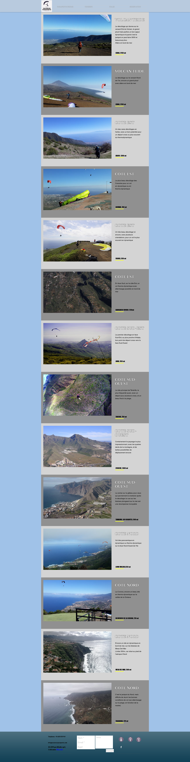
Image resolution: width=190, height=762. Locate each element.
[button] (88, 6)
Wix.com (59, 749)
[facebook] (121, 747)
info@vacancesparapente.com (57, 743)
